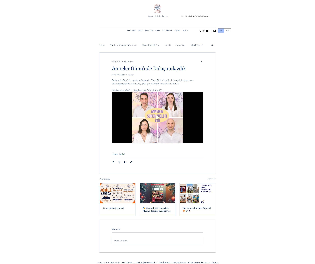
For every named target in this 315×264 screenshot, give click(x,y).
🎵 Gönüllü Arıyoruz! (113, 207)
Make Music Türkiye (154, 262)
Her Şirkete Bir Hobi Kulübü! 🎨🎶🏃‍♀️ (197, 209)
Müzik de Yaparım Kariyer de (123, 45)
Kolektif (122, 154)
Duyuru (115, 154)
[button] (157, 30)
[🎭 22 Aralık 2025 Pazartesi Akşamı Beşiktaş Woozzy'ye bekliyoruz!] (157, 193)
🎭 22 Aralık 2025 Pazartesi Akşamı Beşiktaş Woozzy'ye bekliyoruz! (156, 209)
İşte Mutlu (167, 262)
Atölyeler (158, 16)
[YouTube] (207, 31)
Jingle (168, 45)
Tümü (102, 45)
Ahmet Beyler (193, 262)
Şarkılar (151, 16)
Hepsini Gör (211, 179)
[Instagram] (203, 31)
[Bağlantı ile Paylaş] (131, 162)
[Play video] (157, 117)
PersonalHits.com (180, 262)
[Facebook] (211, 31)
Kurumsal (180, 45)
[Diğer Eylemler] (201, 61)
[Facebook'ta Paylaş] (113, 162)
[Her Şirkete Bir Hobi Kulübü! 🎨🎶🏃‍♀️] (197, 193)
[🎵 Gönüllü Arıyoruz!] (117, 193)
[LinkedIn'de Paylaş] (125, 162)
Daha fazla (195, 45)
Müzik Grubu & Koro (151, 45)
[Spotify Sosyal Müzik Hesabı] (214, 31)
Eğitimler (165, 16)
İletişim (215, 262)
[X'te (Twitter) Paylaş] (119, 162)
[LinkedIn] (200, 31)
